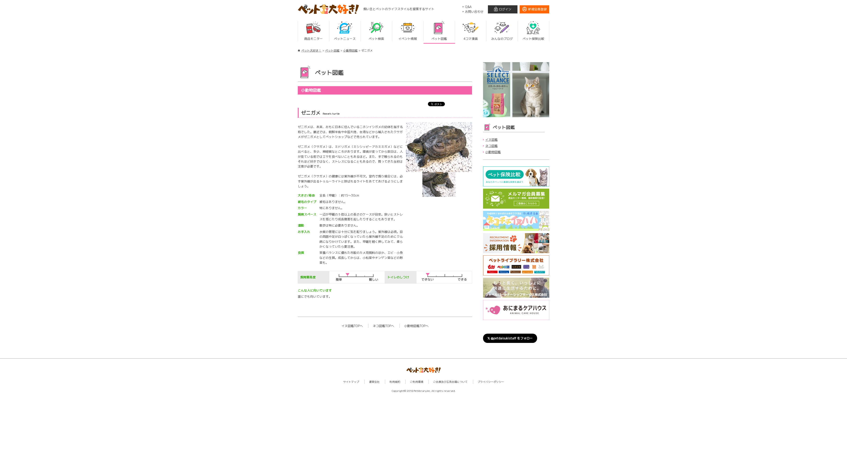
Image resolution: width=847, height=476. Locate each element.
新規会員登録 (537, 9)
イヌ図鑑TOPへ (352, 326)
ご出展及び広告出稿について (450, 382)
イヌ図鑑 (491, 140)
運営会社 (374, 382)
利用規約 (395, 382)
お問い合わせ (474, 11)
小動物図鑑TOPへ (416, 326)
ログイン (505, 9)
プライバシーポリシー (491, 382)
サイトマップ (351, 382)
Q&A (468, 7)
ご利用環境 (416, 382)
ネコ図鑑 (491, 146)
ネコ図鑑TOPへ (383, 326)
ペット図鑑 (332, 50)
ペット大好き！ (311, 50)
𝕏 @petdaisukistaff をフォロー (510, 338)
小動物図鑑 (350, 50)
